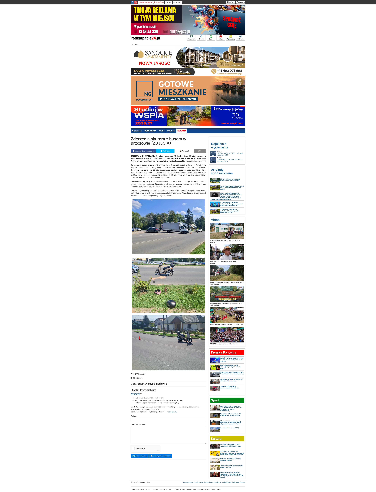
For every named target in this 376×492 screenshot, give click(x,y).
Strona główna (188, 482)
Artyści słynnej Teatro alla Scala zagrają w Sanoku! (230, 459)
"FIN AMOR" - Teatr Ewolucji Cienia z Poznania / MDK (229, 159)
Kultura (216, 438)
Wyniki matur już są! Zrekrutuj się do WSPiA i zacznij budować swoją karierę (232, 187)
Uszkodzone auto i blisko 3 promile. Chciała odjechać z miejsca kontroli (232, 373)
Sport (211, 39)
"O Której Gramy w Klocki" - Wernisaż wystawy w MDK (230, 153)
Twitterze (166, 151)
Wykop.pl (185, 151)
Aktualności (177, 2)
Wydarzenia (231, 39)
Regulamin (217, 482)
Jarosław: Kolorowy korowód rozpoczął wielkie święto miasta (230, 445)
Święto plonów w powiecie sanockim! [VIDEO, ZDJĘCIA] (227, 324)
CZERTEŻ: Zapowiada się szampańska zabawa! (224, 344)
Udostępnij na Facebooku (144, 151)
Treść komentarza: (138, 424)
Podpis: (134, 416)
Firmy (201, 39)
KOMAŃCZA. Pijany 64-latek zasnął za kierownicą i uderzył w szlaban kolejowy (231, 359)
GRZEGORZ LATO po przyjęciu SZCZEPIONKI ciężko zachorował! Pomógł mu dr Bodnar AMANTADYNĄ (231, 408)
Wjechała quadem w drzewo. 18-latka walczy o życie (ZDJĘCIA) (231, 414)
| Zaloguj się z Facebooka (161, 456)
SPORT (162, 131)
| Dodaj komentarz (140, 456)
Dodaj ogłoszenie (146, 2)
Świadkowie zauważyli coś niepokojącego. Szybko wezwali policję (230, 366)
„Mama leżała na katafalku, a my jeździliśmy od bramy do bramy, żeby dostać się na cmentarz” (230, 422)
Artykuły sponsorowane (222, 171)
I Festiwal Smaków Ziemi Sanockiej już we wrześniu (231, 466)
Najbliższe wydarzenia (219, 145)
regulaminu (172, 412)
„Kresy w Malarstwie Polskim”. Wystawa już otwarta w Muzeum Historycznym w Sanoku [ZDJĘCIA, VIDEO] (231, 475)
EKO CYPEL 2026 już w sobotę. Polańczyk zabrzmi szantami (230, 179)
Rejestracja (241, 2)
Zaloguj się (230, 2)
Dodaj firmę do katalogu (203, 482)
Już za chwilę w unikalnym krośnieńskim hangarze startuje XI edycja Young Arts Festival (231, 203)
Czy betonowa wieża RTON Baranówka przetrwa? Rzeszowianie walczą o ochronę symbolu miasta (232, 453)
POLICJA (171, 131)
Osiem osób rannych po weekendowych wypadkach (229, 387)
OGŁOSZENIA (150, 131)
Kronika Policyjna (223, 352)
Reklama (168, 2)
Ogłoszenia (191, 39)
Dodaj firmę (159, 2)
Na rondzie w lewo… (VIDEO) (229, 428)
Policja (221, 39)
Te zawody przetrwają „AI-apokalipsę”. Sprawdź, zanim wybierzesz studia (229, 210)
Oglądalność (226, 482)
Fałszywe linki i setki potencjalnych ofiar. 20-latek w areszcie (231, 380)
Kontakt (242, 482)
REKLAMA (181, 131)
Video (215, 220)
